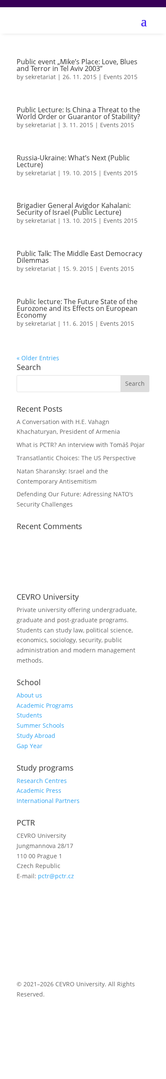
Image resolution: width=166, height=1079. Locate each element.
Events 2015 (120, 77)
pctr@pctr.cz (56, 876)
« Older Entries (38, 358)
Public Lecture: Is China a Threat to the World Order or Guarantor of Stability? (78, 113)
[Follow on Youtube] (57, 901)
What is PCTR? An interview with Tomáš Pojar (81, 445)
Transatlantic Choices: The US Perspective (77, 458)
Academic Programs (45, 705)
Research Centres (42, 781)
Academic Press (39, 790)
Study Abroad (36, 736)
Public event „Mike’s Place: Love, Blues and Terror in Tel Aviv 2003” (77, 65)
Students (29, 715)
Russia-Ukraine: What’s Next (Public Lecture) (73, 161)
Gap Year (30, 746)
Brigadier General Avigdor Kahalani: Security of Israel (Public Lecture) (74, 209)
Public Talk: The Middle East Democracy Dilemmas (79, 257)
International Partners (48, 801)
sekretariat (40, 77)
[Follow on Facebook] (23, 901)
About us (29, 695)
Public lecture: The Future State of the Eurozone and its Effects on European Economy (77, 308)
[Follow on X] (40, 901)
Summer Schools (40, 725)
